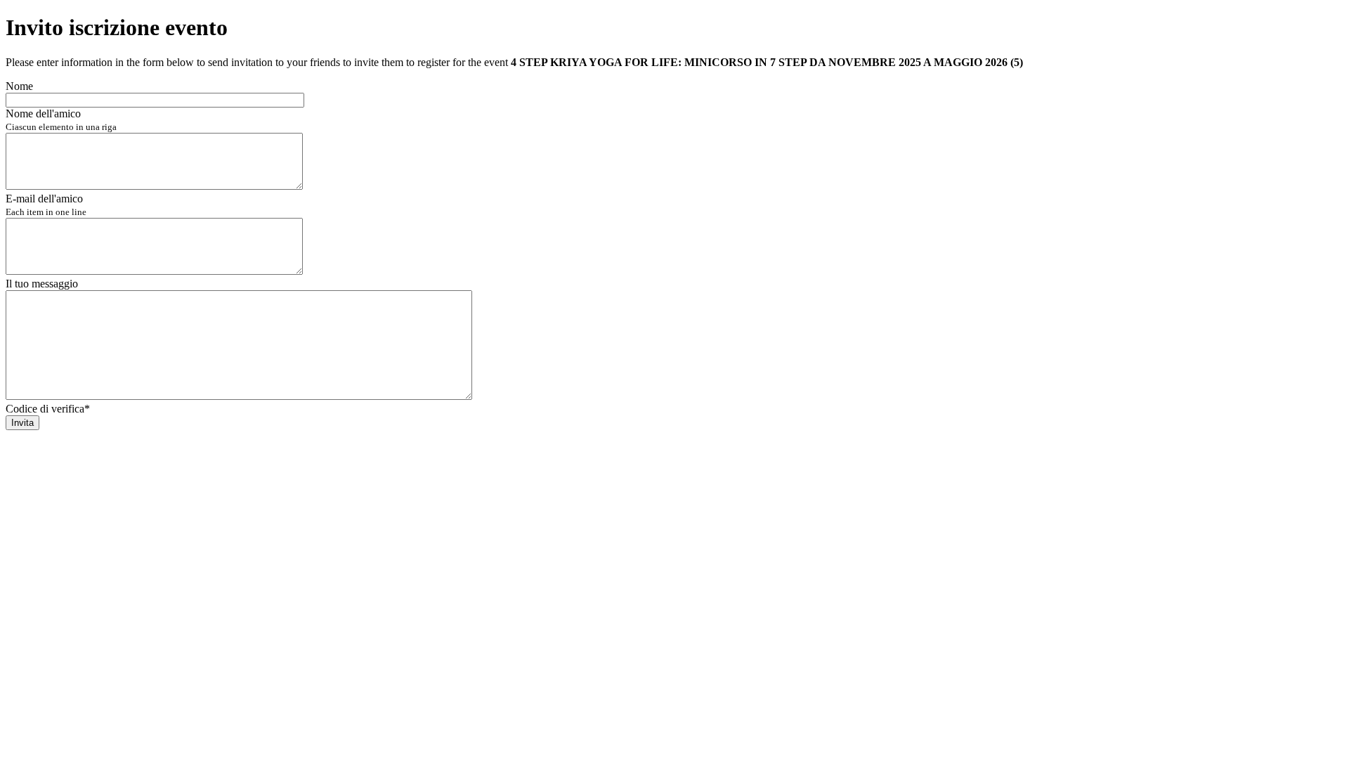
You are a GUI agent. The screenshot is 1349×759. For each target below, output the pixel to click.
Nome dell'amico (61, 120)
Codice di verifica (48, 409)
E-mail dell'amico (46, 205)
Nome (19, 86)
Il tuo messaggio (42, 284)
